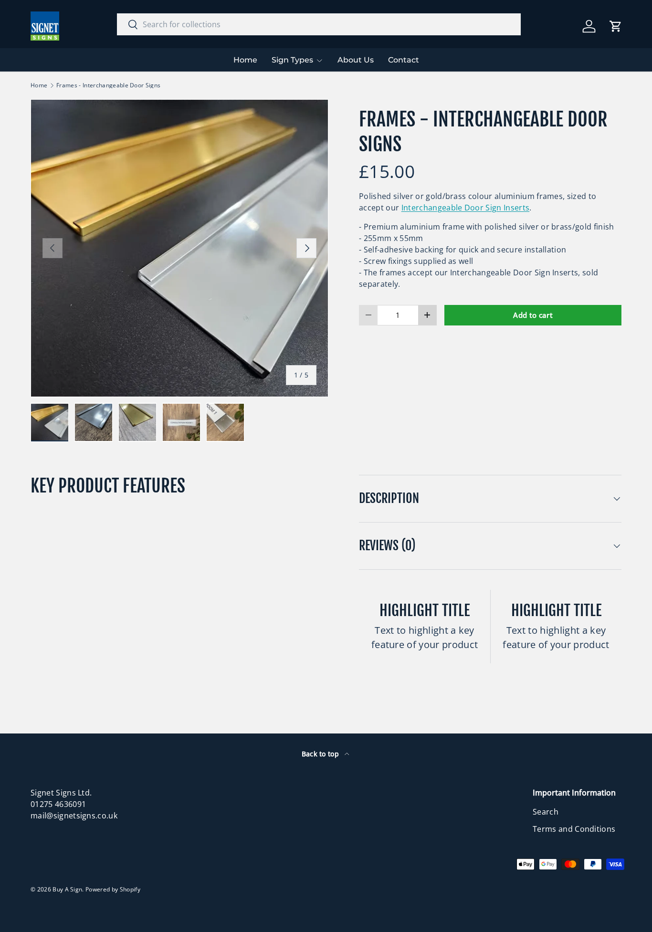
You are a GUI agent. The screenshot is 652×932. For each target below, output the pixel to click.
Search (545, 811)
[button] (615, 26)
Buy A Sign (67, 889)
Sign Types (292, 59)
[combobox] (319, 24)
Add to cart (533, 315)
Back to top (321, 753)
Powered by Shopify (112, 889)
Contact (403, 59)
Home (245, 59)
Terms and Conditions (574, 829)
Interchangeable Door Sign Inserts (465, 207)
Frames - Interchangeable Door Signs (108, 85)
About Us (355, 59)
